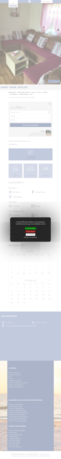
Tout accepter (31, 228)
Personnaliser (30, 234)
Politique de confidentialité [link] (30, 237)
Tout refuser (31, 231)
